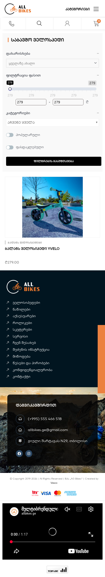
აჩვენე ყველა (21, 122)
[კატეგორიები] (96, 9)
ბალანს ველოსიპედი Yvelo (32, 248)
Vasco (54, 482)
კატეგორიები (77, 9)
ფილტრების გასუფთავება (54, 161)
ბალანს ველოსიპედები (25, 242)
